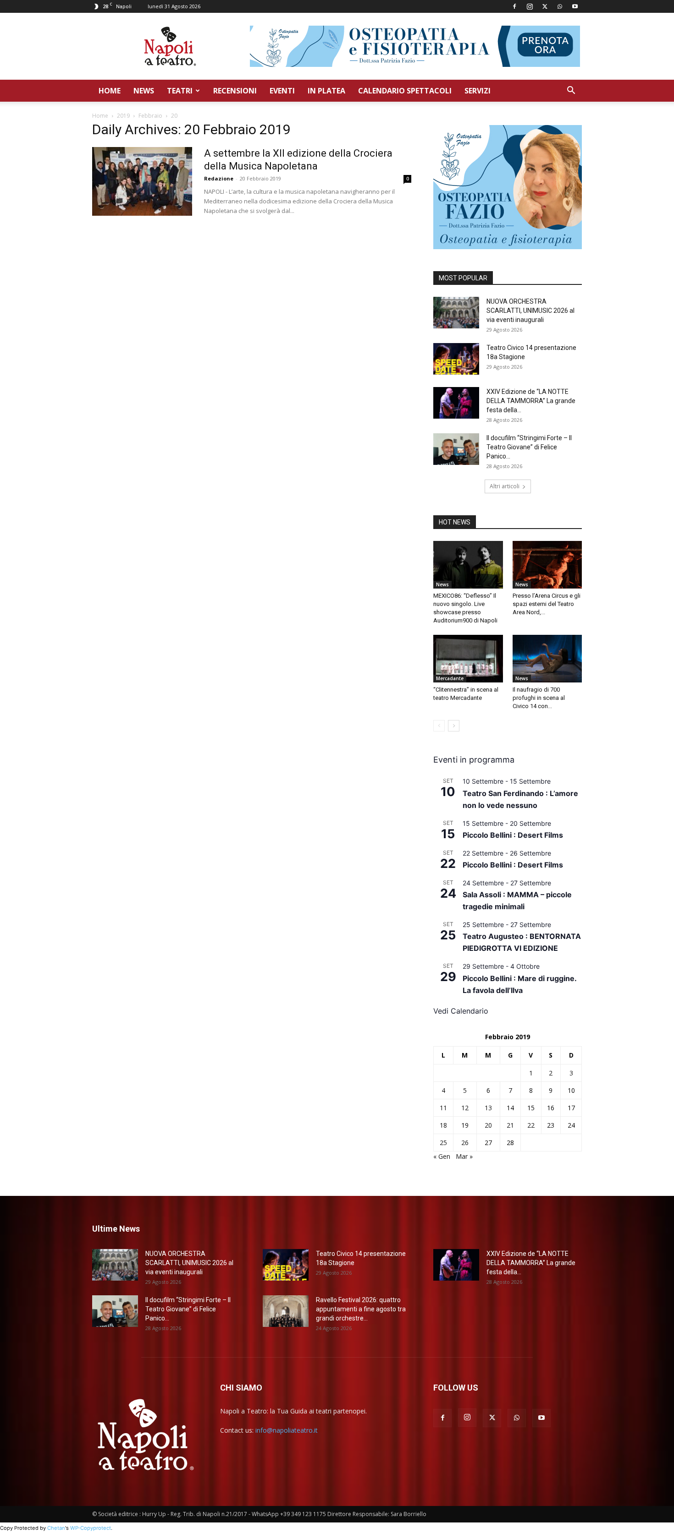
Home (110, 91)
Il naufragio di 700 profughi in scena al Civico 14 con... (539, 697)
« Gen (441, 1156)
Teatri (180, 91)
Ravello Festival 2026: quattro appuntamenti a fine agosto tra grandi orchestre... (361, 1309)
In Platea (326, 91)
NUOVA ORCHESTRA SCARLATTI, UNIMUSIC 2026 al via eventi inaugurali (530, 310)
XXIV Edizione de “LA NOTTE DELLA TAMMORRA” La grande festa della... (530, 401)
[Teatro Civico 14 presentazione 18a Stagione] (456, 359)
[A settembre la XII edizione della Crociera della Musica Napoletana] (142, 181)
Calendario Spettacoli (405, 91)
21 (510, 1125)
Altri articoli (504, 486)
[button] (571, 91)
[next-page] (453, 725)
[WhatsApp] (560, 6)
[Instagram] (529, 6)
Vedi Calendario (460, 1010)
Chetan (56, 1528)
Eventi (282, 91)
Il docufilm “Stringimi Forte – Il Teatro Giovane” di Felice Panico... (529, 447)
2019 (123, 116)
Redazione (218, 178)
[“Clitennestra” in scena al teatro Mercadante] (468, 658)
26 (465, 1142)
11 (443, 1107)
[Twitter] (545, 6)
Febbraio (150, 116)
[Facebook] (514, 6)
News (143, 91)
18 (443, 1125)
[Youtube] (575, 6)
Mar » (464, 1156)
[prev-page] (439, 725)
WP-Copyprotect (90, 1528)
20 (488, 1125)
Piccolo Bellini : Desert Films (513, 835)
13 (488, 1107)
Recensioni (235, 91)
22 (531, 1125)
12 (465, 1107)
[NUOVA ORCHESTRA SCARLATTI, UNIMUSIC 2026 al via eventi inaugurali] (456, 312)
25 (443, 1142)
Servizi (477, 91)
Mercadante (450, 678)
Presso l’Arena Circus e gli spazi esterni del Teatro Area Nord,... (546, 604)
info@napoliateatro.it (286, 1430)
